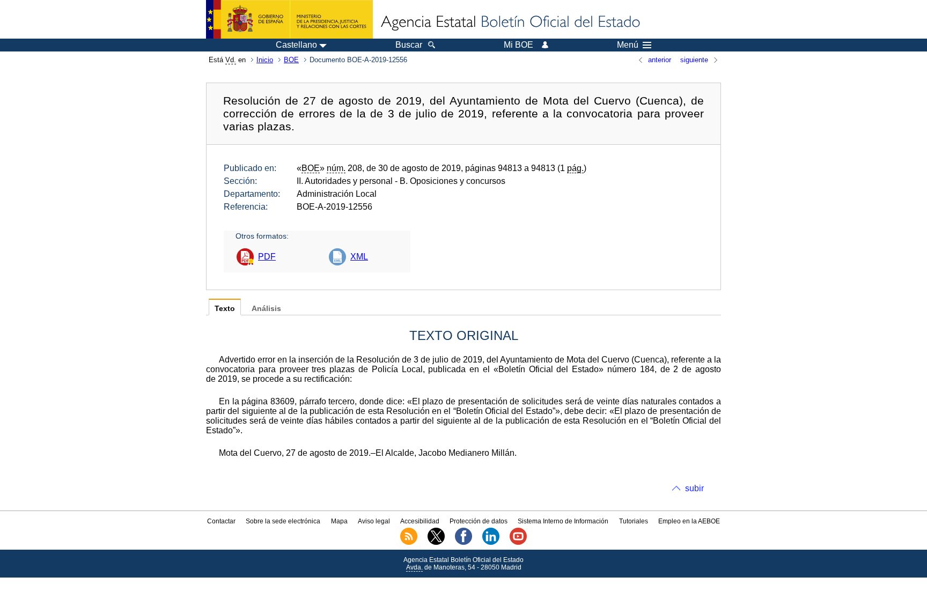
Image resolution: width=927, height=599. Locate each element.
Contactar (221, 521)
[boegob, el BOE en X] (436, 542)
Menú (627, 45)
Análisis (266, 309)
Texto (225, 309)
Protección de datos (478, 521)
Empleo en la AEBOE (689, 521)
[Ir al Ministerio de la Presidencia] (289, 19)
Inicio (264, 60)
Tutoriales (633, 521)
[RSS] (408, 542)
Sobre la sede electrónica (283, 521)
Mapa (339, 521)
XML (359, 256)
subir (694, 488)
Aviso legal (374, 521)
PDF (267, 256)
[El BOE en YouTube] (518, 542)
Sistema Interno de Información (563, 521)
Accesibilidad (419, 521)
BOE (291, 60)
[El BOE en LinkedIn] (490, 542)
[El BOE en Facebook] (463, 542)
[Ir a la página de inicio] (510, 22)
